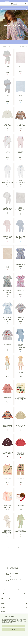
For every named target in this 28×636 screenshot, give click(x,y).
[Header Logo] (14, 4)
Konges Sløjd (7, 397)
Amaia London (20, 317)
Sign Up (7, 1)
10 (18, 547)
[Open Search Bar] (4, 4)
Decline (13, 629)
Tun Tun (7, 372)
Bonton (7, 124)
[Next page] (22, 547)
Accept (13, 626)
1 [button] (5, 547)
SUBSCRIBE (24, 593)
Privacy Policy (9, 622)
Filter (6, 46)
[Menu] (2, 4)
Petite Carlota (21, 262)
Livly (7, 66)
